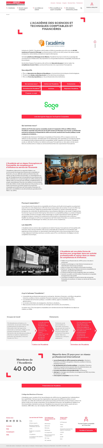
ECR (61, 434)
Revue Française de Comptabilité (51, 435)
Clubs (36, 420)
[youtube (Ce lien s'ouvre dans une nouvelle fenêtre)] (10, 421)
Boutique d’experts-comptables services (34, 426)
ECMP (67, 436)
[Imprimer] (95, 41)
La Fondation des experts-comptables (36, 437)
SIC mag (47, 438)
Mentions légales (39, 445)
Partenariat (79, 3)
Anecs (67, 424)
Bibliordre (51, 425)
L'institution (11, 8)
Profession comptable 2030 (34, 431)
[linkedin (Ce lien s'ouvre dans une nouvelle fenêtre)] (14, 421)
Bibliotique (51, 423)
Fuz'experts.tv (51, 432)
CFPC (36, 428)
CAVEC (62, 432)
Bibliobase (51, 430)
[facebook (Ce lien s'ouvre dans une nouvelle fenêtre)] (7, 421)
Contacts (9, 426)
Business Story (71, 3)
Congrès (64, 3)
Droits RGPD (59, 445)
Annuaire (53, 3)
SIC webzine (48, 440)
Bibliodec (51, 428)
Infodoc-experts (36, 423)
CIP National (67, 422)
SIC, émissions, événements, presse (71, 8)
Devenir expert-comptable (23, 8)
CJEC (67, 426)
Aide (7, 434)
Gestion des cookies (10, 445)
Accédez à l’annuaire (86, 430)
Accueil (7, 14)
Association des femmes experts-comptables (66, 429)
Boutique (58, 3)
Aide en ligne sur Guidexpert (28, 445)
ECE (67, 439)
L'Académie (36, 434)
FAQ (7, 429)
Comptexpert (10, 432)
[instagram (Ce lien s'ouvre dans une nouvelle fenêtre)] (17, 421)
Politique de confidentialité (49, 445)
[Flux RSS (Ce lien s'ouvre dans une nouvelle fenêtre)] (20, 421)
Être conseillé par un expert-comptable (56, 8)
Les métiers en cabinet (39, 8)
